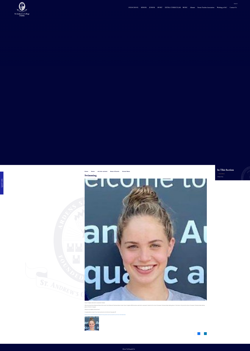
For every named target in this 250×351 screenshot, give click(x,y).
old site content (102, 171)
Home (86, 171)
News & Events (114, 171)
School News (126, 171)
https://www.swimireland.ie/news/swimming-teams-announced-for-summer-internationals (105, 314)
